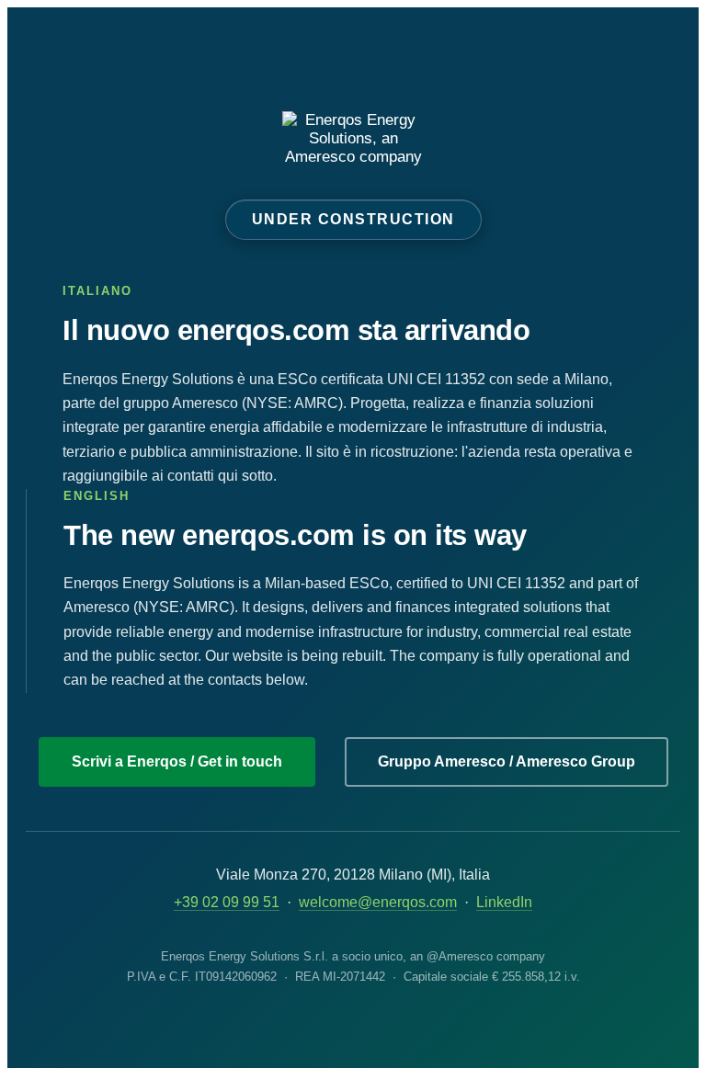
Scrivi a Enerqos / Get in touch (177, 761)
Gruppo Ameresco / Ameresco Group (506, 761)
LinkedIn (504, 902)
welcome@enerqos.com (378, 902)
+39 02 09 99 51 (226, 902)
